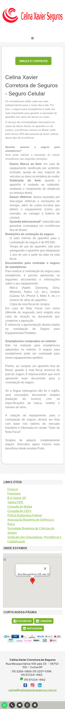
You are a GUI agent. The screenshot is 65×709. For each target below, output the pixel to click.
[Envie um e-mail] (20, 704)
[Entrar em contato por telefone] (12, 705)
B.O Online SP (16, 497)
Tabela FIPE (15, 502)
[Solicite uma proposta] (27, 704)
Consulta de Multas (19, 506)
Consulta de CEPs (19, 511)
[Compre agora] (35, 704)
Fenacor (12, 489)
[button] (32, 581)
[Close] (45, 568)
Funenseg (13, 493)
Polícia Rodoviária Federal (24, 515)
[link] (22, 621)
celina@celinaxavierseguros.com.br (32, 690)
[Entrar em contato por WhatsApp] (4, 704)
